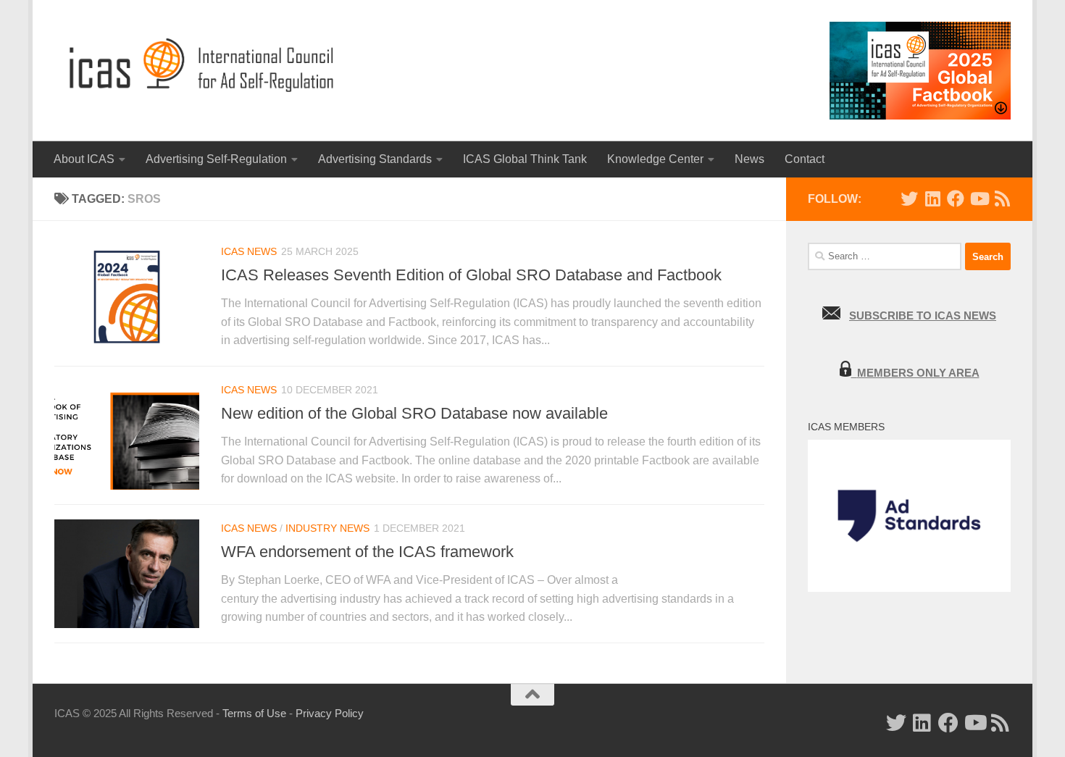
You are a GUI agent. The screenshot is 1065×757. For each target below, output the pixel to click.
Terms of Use (254, 713)
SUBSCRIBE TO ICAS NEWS (922, 315)
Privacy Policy (330, 713)
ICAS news (249, 251)
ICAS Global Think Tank (525, 159)
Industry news (327, 528)
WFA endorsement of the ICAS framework (367, 552)
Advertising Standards (375, 159)
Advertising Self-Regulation (216, 159)
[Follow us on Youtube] (978, 198)
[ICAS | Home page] (202, 65)
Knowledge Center (655, 159)
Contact (804, 159)
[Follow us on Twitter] (909, 198)
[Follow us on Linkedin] (932, 198)
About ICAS (84, 159)
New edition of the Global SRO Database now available (414, 413)
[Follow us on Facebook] (955, 198)
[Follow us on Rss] (1002, 198)
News (749, 159)
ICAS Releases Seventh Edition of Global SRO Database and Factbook (471, 275)
